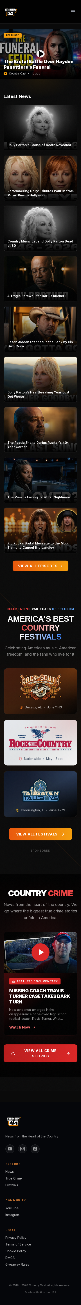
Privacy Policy (15, 1237)
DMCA (10, 1258)
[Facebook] (35, 1148)
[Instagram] (22, 1148)
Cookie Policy (15, 1251)
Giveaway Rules (17, 1264)
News (9, 1171)
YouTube (12, 1208)
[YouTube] (9, 1148)
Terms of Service (18, 1244)
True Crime (13, 1178)
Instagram (12, 1215)
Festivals (11, 1185)
